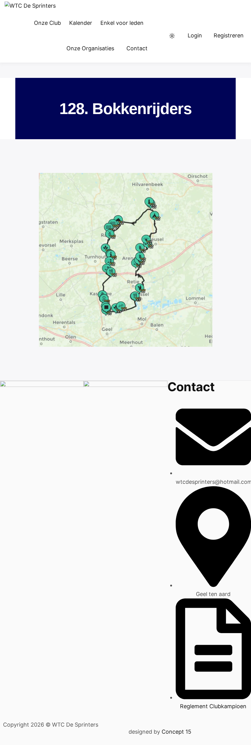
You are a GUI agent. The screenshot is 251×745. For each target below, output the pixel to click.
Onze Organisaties (90, 48)
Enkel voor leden (122, 23)
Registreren (229, 35)
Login (195, 35)
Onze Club (47, 23)
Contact (137, 48)
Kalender (80, 23)
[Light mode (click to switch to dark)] (172, 36)
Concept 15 (175, 731)
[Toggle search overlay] (160, 35)
